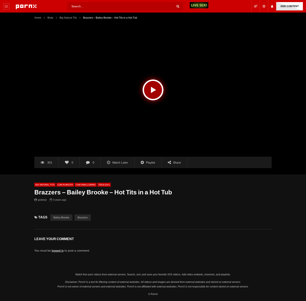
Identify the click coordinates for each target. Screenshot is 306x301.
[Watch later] (264, 6)
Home (37, 17)
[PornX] (26, 6)
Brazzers (83, 217)
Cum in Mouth (65, 184)
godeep (42, 200)
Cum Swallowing (86, 184)
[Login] (272, 6)
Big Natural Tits (68, 17)
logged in (58, 250)
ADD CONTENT (289, 6)
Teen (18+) (104, 184)
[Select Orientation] (255, 6)
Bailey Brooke (61, 217)
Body (50, 17)
